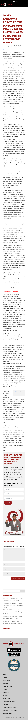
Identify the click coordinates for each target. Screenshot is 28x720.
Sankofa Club (7, 686)
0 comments (7, 48)
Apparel (5, 683)
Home (4, 674)
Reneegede (7, 46)
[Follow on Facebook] (11, 2)
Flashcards (6, 680)
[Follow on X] (17, 2)
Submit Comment (18, 578)
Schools (6, 692)
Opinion (22, 46)
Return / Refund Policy (10, 710)
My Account (7, 698)
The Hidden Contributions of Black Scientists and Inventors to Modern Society (13, 605)
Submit (8, 503)
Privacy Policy (7, 704)
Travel (5, 689)
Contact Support (9, 701)
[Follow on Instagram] (14, 2)
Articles (5, 695)
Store (5, 677)
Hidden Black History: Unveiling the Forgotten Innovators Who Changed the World (13, 612)
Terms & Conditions (9, 707)
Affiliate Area (7, 713)
